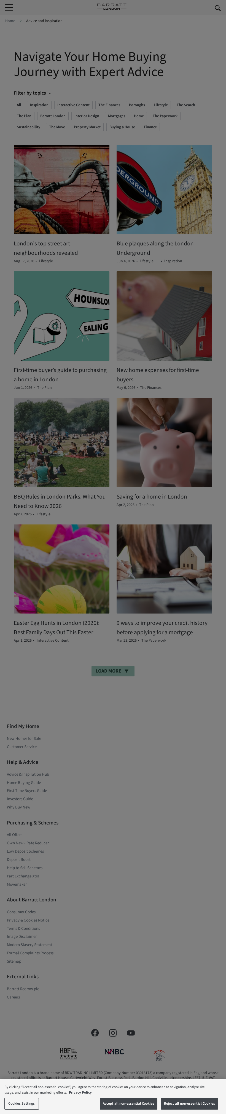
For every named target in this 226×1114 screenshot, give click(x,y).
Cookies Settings (21, 1103)
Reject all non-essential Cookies (189, 1103)
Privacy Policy (80, 1092)
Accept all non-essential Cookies (128, 1103)
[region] (113, 1096)
